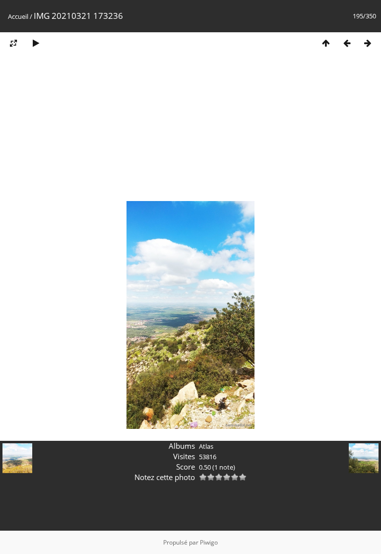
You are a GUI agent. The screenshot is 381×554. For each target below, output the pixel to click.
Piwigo (209, 542)
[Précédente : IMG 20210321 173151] (346, 43)
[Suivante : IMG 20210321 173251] (367, 43)
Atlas (206, 446)
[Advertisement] (190, 130)
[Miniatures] (326, 43)
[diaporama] (35, 43)
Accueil (18, 16)
